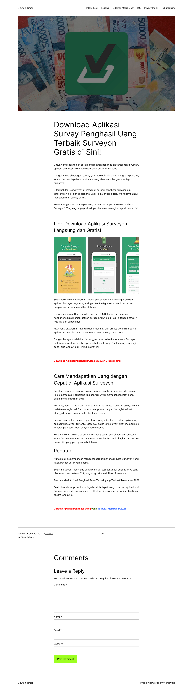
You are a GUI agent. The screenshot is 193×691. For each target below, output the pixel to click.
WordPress (169, 682)
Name (58, 616)
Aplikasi (49, 533)
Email (58, 630)
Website (58, 643)
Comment (60, 584)
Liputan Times (25, 8)
